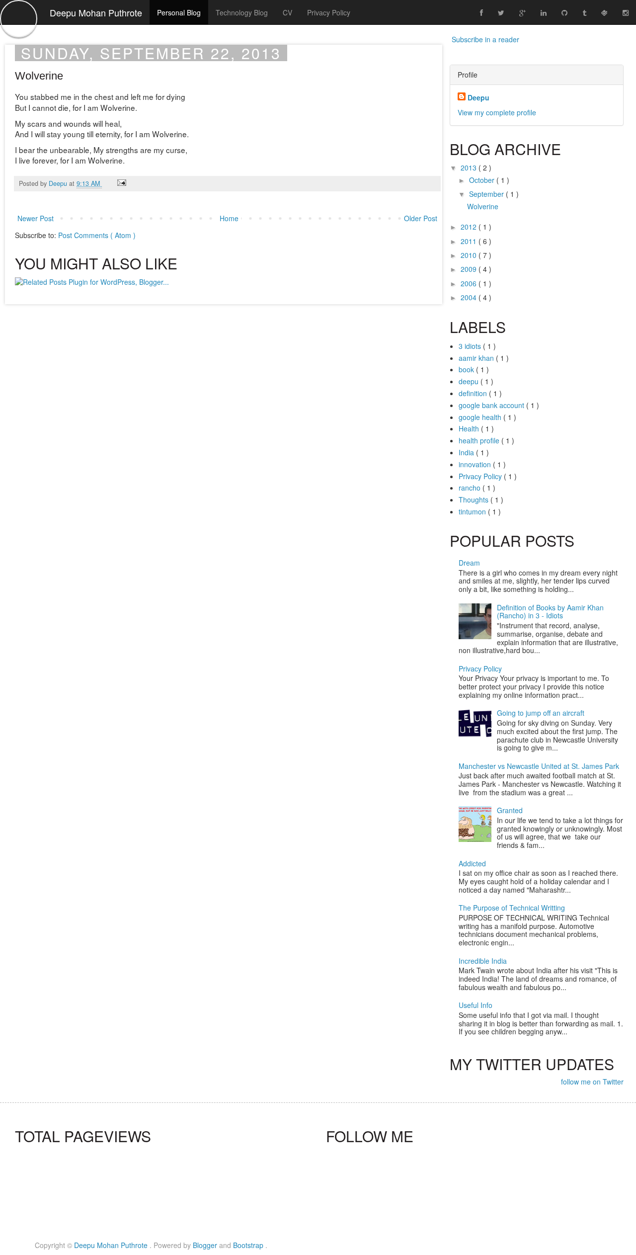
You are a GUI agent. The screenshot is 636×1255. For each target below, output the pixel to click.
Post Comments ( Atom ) (97, 235)
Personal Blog (179, 12)
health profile (480, 440)
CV (287, 12)
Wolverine (482, 206)
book (467, 369)
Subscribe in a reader (485, 39)
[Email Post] (121, 183)
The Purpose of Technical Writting (512, 908)
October (482, 180)
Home (229, 218)
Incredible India (483, 961)
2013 (469, 167)
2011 (469, 241)
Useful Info (475, 1005)
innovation (476, 464)
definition (474, 393)
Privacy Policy (328, 12)
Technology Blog (242, 12)
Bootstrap (249, 1245)
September (487, 194)
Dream (469, 563)
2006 (469, 283)
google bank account (492, 405)
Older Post (420, 218)
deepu (469, 381)
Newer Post (35, 218)
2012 (469, 227)
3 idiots (471, 346)
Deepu (59, 183)
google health (481, 417)
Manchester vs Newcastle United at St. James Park (539, 766)
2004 (469, 297)
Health (470, 428)
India (467, 452)
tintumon (473, 511)
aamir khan (477, 358)
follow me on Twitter (592, 1082)
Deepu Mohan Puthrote (96, 12)
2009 (469, 269)
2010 (469, 255)
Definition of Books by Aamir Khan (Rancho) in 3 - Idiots (550, 611)
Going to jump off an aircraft (540, 713)
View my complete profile (497, 112)
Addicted (472, 863)
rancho (470, 488)
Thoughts (474, 499)
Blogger (206, 1245)
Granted (510, 810)
